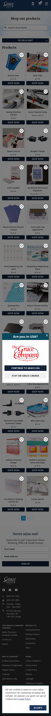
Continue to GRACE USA (25, 368)
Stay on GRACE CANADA (25, 375)
